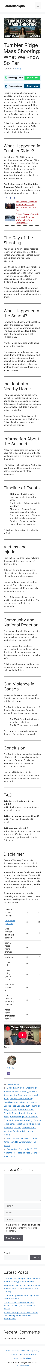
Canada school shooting (21, 1098)
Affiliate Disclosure (28, 1354)
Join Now (33, 78)
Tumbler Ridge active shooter (24, 1117)
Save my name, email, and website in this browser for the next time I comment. (23, 1228)
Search (7, 1253)
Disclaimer (13, 1354)
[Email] (8, 1073)
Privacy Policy (33, 1350)
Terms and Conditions (15, 1350)
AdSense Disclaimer (22, 1358)
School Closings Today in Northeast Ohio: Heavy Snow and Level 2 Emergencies (27, 218)
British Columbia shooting (16, 1091)
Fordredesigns (14, 6)
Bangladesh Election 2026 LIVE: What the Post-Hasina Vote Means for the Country (22, 1153)
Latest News (13, 1084)
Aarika (18, 69)
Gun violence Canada (14, 1106)
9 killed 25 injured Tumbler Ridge (23, 1088)
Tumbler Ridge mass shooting (18, 1120)
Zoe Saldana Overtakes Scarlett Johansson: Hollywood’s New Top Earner (26, 206)
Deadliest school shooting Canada (20, 1102)
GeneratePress (22, 1365)
